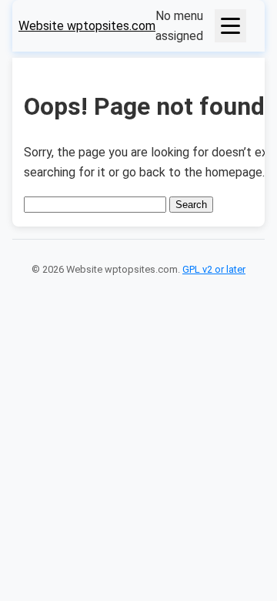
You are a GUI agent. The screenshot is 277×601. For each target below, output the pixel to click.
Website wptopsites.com (86, 25)
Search (191, 204)
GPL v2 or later (213, 269)
